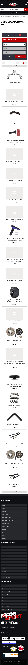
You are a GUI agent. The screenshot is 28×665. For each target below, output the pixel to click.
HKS (3, 562)
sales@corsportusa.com (11, 633)
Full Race (4, 556)
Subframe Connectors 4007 (14, 444)
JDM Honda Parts (6, 517)
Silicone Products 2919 (14, 425)
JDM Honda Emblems (7, 520)
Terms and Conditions (7, 607)
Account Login (5, 586)
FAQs (3, 535)
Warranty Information (7, 610)
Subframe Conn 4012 (14, 484)
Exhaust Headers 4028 (14, 405)
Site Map (4, 604)
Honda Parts (5, 511)
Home (3, 505)
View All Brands (6, 577)
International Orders (7, 592)
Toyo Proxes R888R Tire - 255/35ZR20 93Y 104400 (14, 301)
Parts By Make (5, 526)
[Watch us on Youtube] (6, 623)
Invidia (3, 568)
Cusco (3, 553)
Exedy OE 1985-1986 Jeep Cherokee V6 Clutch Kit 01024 (14, 341)
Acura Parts (5, 514)
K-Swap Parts (5, 523)
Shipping (4, 601)
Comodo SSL (6, 646)
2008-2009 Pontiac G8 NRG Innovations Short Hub (14, 385)
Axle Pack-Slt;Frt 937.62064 (14, 280)
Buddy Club (5, 547)
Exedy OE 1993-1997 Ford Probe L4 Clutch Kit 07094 (14, 464)
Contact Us (5, 538)
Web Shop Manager (18, 663)
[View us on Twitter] (12, 623)
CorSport (4, 550)
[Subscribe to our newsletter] (16, 623)
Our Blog (4, 532)
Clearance (4, 529)
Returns (4, 598)
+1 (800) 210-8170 (10, 627)
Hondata (4, 565)
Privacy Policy (5, 595)
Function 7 (4, 559)
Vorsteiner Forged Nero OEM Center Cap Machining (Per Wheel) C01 (14, 363)
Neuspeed (4, 574)
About (3, 508)
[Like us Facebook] (2, 623)
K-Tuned (4, 571)
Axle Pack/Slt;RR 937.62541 (14, 321)
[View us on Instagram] (9, 623)
